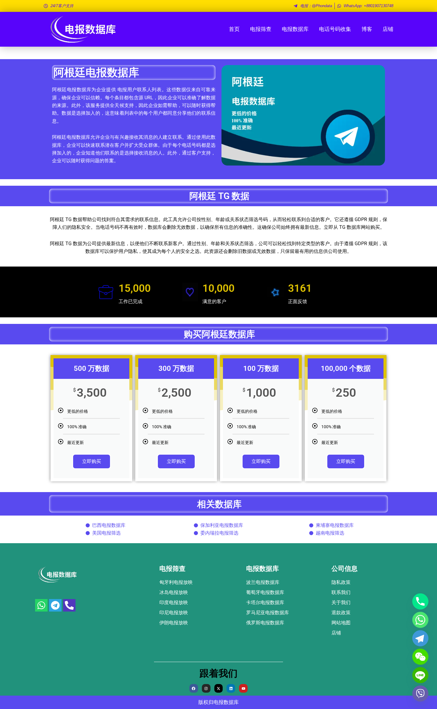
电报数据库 (295, 29)
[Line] (420, 675)
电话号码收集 (335, 29)
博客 (366, 29)
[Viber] (420, 694)
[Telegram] (420, 638)
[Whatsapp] (420, 620)
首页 (234, 29)
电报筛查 (260, 29)
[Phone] (420, 601)
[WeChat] (420, 657)
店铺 (388, 29)
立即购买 (91, 461)
